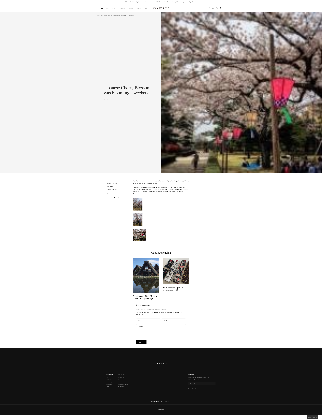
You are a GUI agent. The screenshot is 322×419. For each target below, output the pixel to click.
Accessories (122, 8)
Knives (113, 8)
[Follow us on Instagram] (192, 388)
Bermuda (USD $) (157, 401)
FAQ (119, 382)
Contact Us (121, 377)
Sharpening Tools (110, 382)
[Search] (220, 8)
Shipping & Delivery (123, 384)
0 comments (112, 189)
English (167, 401)
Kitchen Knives (110, 380)
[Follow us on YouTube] (195, 388)
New (107, 377)
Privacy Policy (170, 312)
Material (139, 8)
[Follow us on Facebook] (189, 388)
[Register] (213, 384)
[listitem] (111, 197)
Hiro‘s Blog (104, 15)
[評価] (209, 8)
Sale (145, 8)
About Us (120, 380)
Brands (131, 8)
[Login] (213, 8)
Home (107, 8)
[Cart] (217, 8)
